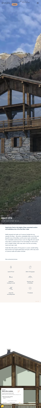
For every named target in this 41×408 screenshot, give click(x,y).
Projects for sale (26, 2)
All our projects (15, 2)
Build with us (14, 1)
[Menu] (37, 3)
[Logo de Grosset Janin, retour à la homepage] (6, 3)
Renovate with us (24, 1)
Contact (14, 4)
